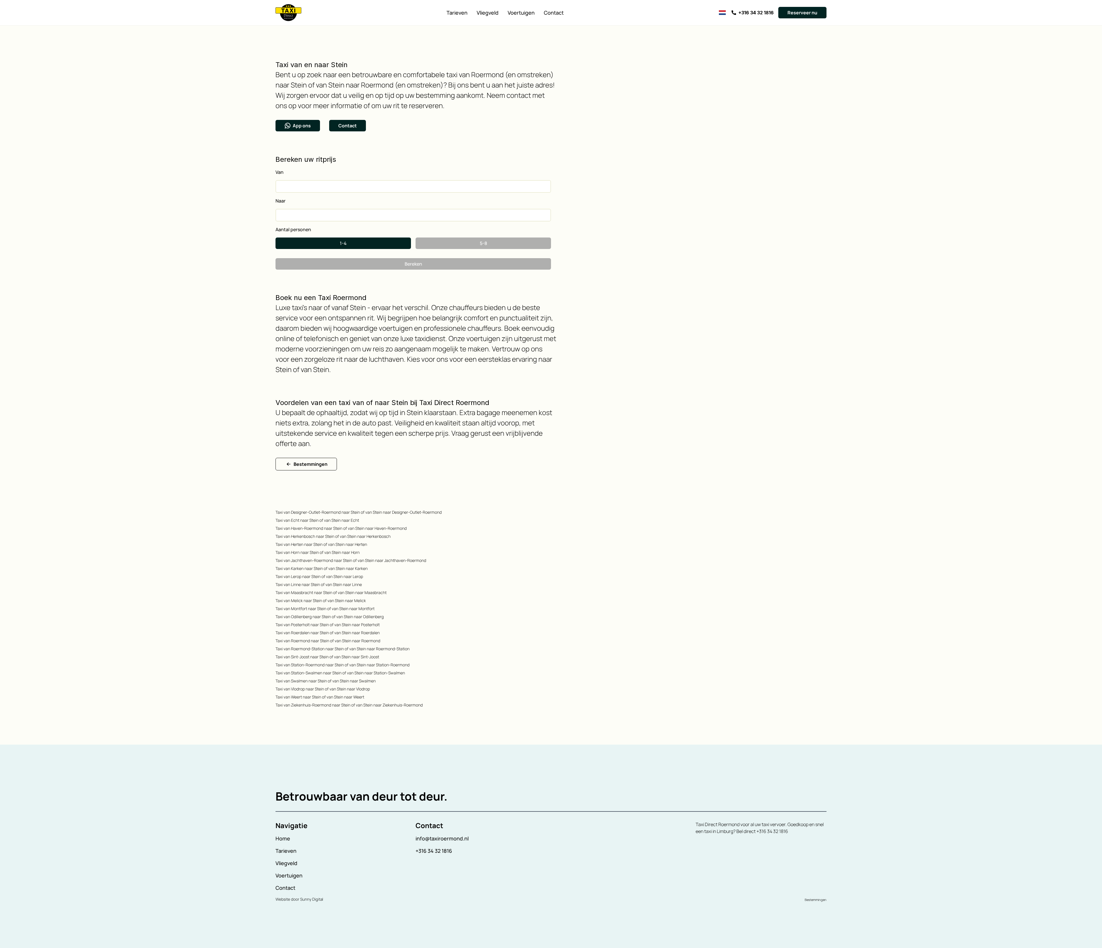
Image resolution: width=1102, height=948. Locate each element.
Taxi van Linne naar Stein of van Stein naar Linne (319, 584)
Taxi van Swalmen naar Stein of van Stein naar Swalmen (326, 681)
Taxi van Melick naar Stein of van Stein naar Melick (321, 600)
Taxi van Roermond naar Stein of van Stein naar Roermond (328, 640)
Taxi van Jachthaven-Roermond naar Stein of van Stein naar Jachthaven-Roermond (351, 560)
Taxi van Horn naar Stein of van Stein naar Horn (318, 552)
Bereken (413, 264)
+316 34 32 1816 (434, 850)
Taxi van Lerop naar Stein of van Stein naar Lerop (319, 576)
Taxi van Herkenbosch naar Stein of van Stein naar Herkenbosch (333, 536)
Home (283, 838)
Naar (281, 201)
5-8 (483, 243)
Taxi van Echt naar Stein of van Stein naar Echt (317, 520)
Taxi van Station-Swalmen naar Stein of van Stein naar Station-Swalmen (340, 673)
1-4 (343, 243)
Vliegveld (487, 12)
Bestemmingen (310, 464)
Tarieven (457, 12)
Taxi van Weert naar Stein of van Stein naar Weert (320, 697)
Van (280, 172)
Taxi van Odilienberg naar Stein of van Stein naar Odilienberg (330, 616)
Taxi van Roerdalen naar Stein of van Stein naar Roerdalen (328, 632)
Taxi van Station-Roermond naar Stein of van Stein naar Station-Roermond (343, 664)
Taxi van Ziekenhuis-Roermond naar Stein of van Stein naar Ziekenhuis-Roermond (349, 705)
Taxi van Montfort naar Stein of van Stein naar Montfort (325, 608)
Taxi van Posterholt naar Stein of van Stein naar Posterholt (328, 624)
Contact (554, 12)
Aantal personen (293, 229)
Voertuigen (521, 12)
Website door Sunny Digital (299, 899)
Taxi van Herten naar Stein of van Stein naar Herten (321, 544)
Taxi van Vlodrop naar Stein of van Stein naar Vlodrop (323, 689)
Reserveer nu (802, 12)
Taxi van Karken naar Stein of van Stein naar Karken (322, 568)
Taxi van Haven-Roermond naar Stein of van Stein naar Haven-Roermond (341, 528)
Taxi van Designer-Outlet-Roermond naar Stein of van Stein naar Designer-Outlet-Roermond (359, 512)
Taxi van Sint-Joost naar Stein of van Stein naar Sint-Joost (327, 656)
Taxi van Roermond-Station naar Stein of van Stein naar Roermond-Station (343, 648)
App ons (302, 125)
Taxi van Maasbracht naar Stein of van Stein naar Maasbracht (331, 592)
